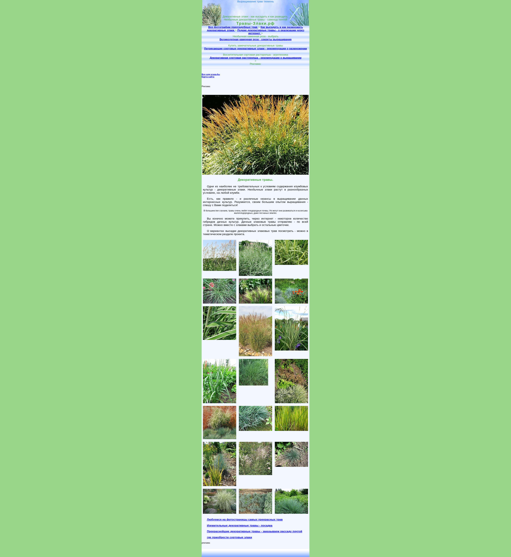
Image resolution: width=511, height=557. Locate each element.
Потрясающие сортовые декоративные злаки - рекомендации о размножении (255, 48)
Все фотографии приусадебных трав (233, 27)
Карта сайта (208, 77)
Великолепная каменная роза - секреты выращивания (256, 39)
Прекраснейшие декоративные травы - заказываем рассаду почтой (254, 531)
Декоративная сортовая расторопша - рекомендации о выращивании (255, 57)
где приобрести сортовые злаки (229, 537)
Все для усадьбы (211, 74)
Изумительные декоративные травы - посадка (239, 525)
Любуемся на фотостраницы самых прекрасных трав (245, 519)
